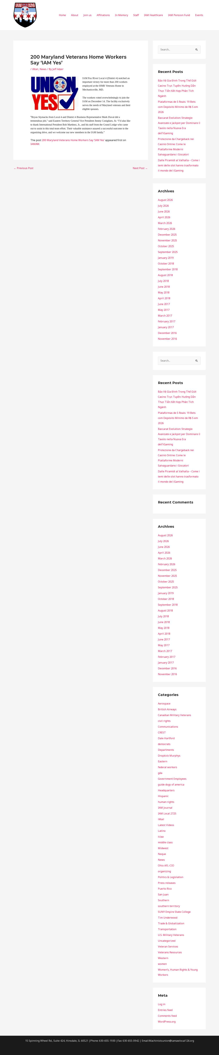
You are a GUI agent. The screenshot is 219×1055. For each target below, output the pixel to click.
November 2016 (167, 339)
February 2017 (166, 321)
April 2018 (164, 298)
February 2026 (166, 229)
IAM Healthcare (153, 15)
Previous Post (23, 168)
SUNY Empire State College (174, 912)
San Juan (163, 894)
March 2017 (165, 315)
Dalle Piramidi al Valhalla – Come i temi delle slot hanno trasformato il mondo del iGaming (179, 165)
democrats (164, 744)
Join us (87, 15)
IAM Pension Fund (179, 15)
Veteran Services (168, 946)
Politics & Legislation (170, 877)
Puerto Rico (165, 888)
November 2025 (167, 240)
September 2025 (168, 252)
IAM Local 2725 (167, 813)
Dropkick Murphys (169, 755)
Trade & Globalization (171, 923)
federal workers (167, 767)
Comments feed (167, 1016)
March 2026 (165, 223)
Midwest (163, 848)
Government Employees (172, 779)
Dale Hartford (166, 738)
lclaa (161, 836)
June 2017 (164, 304)
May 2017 (163, 310)
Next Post (140, 168)
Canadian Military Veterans (174, 715)
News (43, 69)
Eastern (162, 761)
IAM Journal (165, 807)
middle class (165, 842)
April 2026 (164, 217)
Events (199, 15)
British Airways (167, 709)
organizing (164, 871)
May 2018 (163, 292)
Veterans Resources (170, 952)
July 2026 (163, 205)
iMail (35, 69)
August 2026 (165, 200)
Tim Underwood (167, 917)
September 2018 (168, 269)
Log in (161, 1004)
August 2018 (165, 275)
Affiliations (103, 15)
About (74, 15)
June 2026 (164, 211)
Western (163, 958)
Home (62, 15)
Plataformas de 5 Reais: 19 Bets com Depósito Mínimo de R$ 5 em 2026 (178, 107)
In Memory (121, 15)
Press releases (167, 883)
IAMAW (34, 144)
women (162, 964)
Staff (136, 15)
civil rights (164, 721)
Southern (163, 900)
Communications (168, 726)
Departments (166, 750)
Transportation (167, 929)
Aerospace (164, 703)
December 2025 (167, 234)
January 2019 (166, 258)
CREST (162, 732)
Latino (162, 831)
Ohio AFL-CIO (166, 865)
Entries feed (165, 1010)
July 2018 (163, 281)
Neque (162, 854)
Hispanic (163, 796)
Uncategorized (166, 941)
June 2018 (164, 286)
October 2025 (166, 246)
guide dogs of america (171, 784)
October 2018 (166, 263)
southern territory (169, 906)
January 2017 (166, 327)
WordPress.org (167, 1021)
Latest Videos (166, 825)
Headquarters (166, 790)
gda (160, 773)
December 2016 (167, 333)
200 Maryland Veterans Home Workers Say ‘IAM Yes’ (73, 140)
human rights (166, 802)
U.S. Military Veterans (171, 935)
